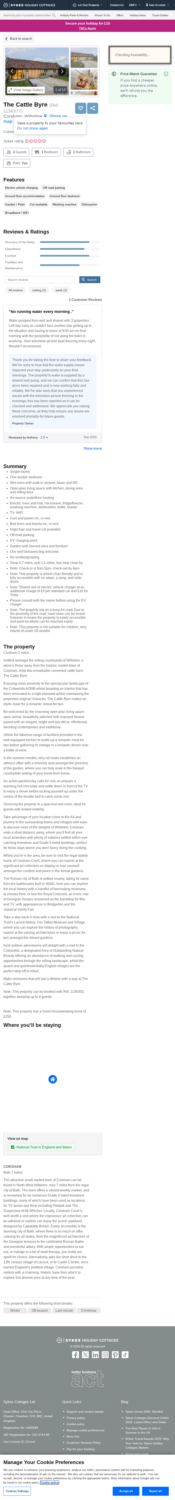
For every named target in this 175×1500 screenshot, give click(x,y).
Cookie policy (76, 1424)
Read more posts (137, 1453)
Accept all (126, 1491)
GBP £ (133, 5)
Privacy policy (76, 1418)
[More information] (166, 74)
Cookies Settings (17, 1491)
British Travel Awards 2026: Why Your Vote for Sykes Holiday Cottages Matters (147, 1443)
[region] (87, 1477)
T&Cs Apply (87, 28)
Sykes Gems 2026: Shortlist (144, 1411)
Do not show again (32, 128)
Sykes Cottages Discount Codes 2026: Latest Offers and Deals (147, 1420)
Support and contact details (85, 1411)
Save (80, 108)
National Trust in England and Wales (44, 1147)
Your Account (157, 5)
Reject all (155, 1491)
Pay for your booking (81, 1449)
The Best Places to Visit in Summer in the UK (142, 1430)
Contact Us (117, 5)
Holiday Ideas (138, 15)
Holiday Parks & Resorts (74, 15)
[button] (12, 71)
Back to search (21, 38)
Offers (120, 15)
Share (92, 108)
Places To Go (102, 15)
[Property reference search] (54, 15)
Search (92, 279)
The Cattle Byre (25, 104)
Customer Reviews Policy (84, 1442)
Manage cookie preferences (85, 1430)
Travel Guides (160, 15)
